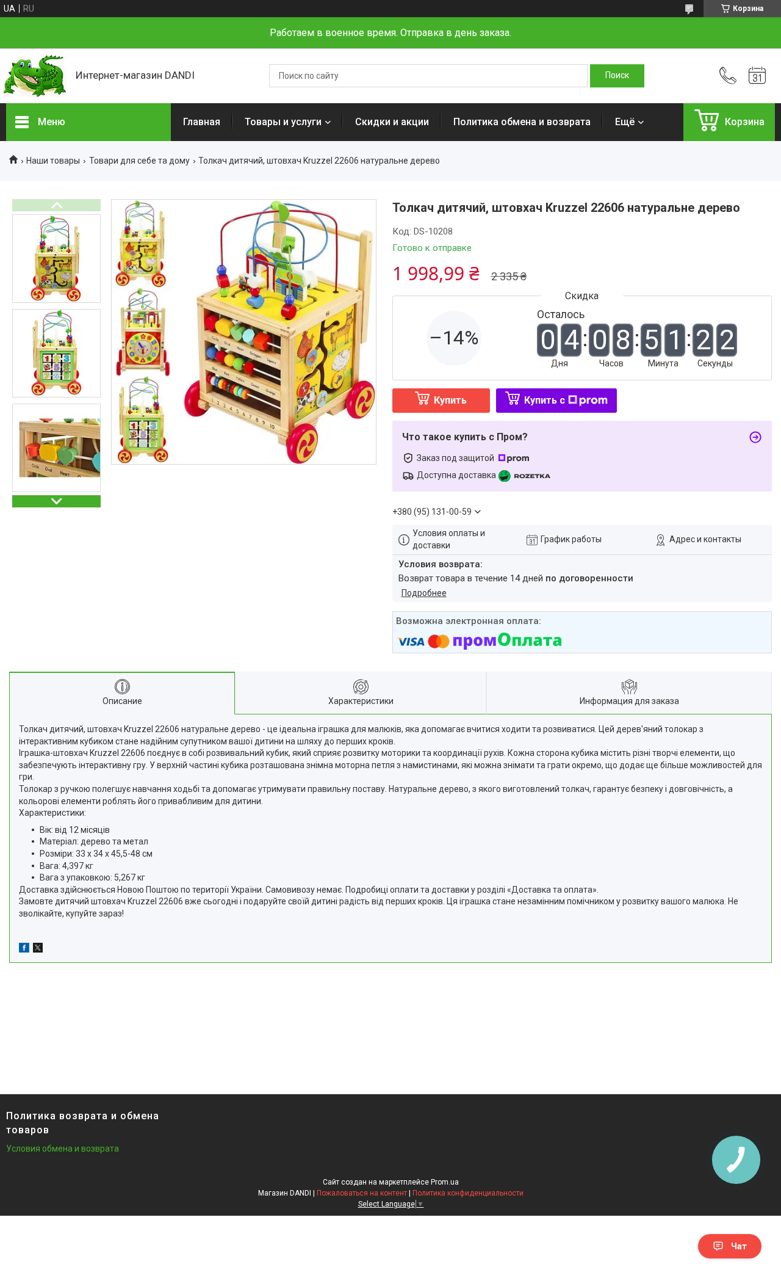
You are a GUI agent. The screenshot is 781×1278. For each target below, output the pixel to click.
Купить (450, 400)
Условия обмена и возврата (62, 1148)
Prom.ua (445, 1182)
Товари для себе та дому (139, 160)
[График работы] (757, 76)
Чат (739, 1246)
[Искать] (617, 75)
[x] (38, 949)
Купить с (544, 400)
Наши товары (53, 160)
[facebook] (24, 949)
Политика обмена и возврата (522, 122)
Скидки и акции (392, 122)
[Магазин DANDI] (35, 76)
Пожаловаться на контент (362, 1193)
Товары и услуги (283, 122)
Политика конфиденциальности (468, 1193)
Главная (201, 122)
